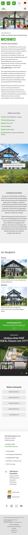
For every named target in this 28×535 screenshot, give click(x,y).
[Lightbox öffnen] (14, 269)
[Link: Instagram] (16, 506)
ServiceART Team (6, 67)
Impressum (14, 532)
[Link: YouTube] (21, 506)
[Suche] (19, 3)
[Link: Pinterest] (11, 506)
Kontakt (14, 528)
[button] (2, 39)
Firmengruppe (10, 451)
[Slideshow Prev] (21, 373)
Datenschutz (14, 530)
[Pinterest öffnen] (26, 359)
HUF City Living (10, 464)
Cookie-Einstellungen (14, 524)
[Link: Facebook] (6, 506)
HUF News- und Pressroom (13, 461)
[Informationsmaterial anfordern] (14, 3)
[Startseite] (7, 8)
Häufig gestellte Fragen (12, 457)
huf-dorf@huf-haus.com (11, 446)
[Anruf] (3, 3)
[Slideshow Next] (26, 373)
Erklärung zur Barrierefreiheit (14, 526)
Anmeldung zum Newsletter (14, 454)
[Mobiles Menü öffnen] (25, 8)
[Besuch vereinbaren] (8, 3)
